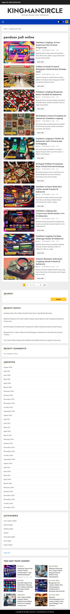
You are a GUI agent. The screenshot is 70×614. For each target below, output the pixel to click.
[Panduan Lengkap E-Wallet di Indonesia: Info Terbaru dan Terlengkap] (19, 148)
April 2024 (7, 479)
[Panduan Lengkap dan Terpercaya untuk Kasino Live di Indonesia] (19, 221)
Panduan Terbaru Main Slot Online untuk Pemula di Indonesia (49, 189)
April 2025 (7, 431)
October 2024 (8, 455)
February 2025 (9, 439)
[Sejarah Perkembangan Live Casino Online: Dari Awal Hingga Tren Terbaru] (41, 600)
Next (44, 285)
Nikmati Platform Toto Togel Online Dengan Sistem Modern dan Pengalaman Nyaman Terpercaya (56, 573)
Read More (40, 62)
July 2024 (7, 467)
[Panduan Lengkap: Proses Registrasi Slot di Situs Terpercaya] (19, 52)
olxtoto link (7, 553)
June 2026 (7, 375)
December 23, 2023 (49, 146)
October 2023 (8, 503)
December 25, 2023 (49, 97)
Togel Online (8, 545)
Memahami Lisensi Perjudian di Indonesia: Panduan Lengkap (51, 117)
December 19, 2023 (49, 241)
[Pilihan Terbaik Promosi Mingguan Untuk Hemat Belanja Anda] (19, 76)
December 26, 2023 (49, 74)
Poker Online (8, 525)
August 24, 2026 (24, 577)
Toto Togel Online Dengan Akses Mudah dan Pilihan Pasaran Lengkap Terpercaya (32, 340)
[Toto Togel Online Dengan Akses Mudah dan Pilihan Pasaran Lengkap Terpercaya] (10, 600)
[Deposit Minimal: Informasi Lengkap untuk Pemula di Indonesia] (19, 269)
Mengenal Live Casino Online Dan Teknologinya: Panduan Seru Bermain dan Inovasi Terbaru (57, 588)
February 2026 (9, 391)
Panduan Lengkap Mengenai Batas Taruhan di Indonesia (49, 93)
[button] (3, 22)
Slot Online (7, 541)
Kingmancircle (35, 10)
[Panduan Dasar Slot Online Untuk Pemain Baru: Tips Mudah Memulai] (10, 571)
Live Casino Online (10, 521)
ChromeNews (41, 612)
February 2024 (9, 487)
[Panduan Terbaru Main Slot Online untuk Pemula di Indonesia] (19, 196)
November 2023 (9, 499)
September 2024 (9, 459)
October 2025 (8, 407)
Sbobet (6, 533)
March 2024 (8, 483)
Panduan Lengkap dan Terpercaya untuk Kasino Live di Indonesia (50, 213)
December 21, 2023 (49, 194)
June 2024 (7, 471)
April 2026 (7, 383)
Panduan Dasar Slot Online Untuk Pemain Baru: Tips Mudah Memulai (28, 313)
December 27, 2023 (49, 50)
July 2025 (7, 419)
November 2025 (9, 403)
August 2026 (8, 367)
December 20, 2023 (49, 218)
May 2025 (7, 427)
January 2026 (8, 395)
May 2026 (7, 379)
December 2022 (9, 507)
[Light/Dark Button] (59, 22)
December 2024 (9, 447)
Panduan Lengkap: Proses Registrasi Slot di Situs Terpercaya (48, 45)
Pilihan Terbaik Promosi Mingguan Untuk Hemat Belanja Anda (51, 69)
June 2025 (7, 423)
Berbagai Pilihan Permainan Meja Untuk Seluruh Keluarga (50, 165)
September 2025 (9, 411)
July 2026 (7, 371)
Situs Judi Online (10, 61)
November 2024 (9, 451)
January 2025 (8, 443)
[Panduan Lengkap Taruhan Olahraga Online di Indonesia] (19, 245)
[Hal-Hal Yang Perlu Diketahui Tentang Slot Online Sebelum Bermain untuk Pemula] (10, 585)
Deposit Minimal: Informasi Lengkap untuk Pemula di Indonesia (49, 261)
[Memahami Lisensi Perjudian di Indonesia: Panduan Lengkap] (19, 124)
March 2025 (8, 435)
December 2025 (9, 399)
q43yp (39, 50)
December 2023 (9, 495)
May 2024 (7, 475)
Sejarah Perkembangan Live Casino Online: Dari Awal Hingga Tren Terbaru (56, 601)
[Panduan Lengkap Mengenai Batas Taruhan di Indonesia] (19, 101)
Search (8, 293)
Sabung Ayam (8, 529)
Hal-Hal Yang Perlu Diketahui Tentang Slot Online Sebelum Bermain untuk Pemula (33, 327)
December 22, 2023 (49, 169)
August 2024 (8, 463)
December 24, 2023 (49, 121)
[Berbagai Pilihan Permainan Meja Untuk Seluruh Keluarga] (19, 172)
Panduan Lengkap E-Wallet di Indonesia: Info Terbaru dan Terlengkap (50, 141)
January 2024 (8, 491)
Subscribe (66, 21)
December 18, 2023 (49, 267)
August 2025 (8, 415)
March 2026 (8, 387)
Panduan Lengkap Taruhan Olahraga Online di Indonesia (49, 237)
